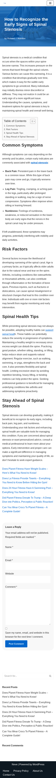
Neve (14, 764)
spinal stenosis (39, 162)
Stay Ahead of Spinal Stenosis (20, 136)
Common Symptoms (15, 125)
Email (9, 560)
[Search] (50, 676)
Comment (11, 587)
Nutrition (22, 38)
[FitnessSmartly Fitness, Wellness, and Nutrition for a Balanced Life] (4, 3)
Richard (11, 38)
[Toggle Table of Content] (31, 121)
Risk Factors (12, 129)
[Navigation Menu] (50, 3)
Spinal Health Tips (14, 133)
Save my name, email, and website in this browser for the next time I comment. (27, 634)
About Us (38, 771)
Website (9, 573)
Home (6, 771)
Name (9, 547)
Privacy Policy (21, 771)
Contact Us (9, 775)
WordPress (38, 764)
